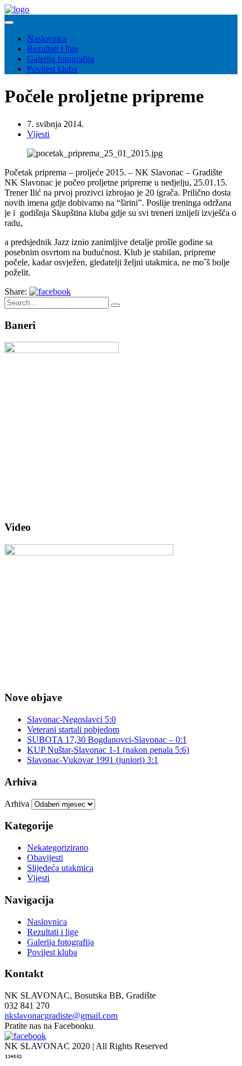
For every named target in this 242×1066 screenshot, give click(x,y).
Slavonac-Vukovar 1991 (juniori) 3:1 (92, 760)
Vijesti (38, 134)
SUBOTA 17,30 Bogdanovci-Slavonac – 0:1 (107, 739)
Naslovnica (47, 38)
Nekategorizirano (57, 847)
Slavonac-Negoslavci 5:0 (71, 719)
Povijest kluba (52, 69)
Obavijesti (45, 857)
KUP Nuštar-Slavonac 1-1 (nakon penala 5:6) (108, 750)
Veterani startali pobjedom (73, 729)
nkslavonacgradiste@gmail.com (61, 1015)
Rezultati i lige (52, 48)
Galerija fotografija (60, 59)
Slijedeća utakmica (60, 868)
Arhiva (17, 803)
